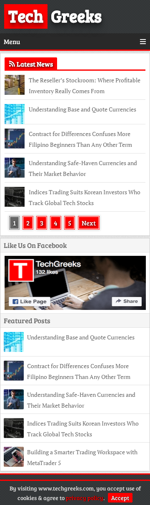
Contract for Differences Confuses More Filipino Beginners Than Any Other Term (80, 139)
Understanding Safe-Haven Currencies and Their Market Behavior (83, 168)
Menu (12, 41)
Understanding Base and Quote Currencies (82, 109)
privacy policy (84, 498)
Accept (120, 498)
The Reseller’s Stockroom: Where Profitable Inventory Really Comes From (84, 85)
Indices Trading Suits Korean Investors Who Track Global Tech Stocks (84, 197)
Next (89, 222)
